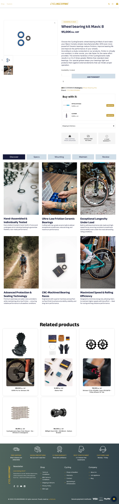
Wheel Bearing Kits (90, 88)
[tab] (14, 157)
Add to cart (110, 105)
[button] (109, 4)
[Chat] (114, 499)
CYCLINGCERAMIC (73, 90)
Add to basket (93, 76)
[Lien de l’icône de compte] (112, 4)
